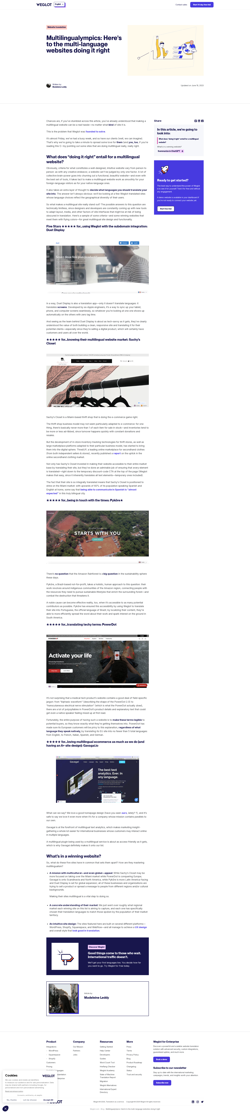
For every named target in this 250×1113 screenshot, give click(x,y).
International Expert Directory (108, 1090)
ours (124, 813)
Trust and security (134, 1074)
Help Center (105, 1051)
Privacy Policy (133, 1055)
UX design (141, 927)
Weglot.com (94, 1109)
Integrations (51, 1047)
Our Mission (78, 1047)
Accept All (48, 1100)
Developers (105, 1055)
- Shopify (50, 1058)
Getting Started (106, 1047)
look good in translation (85, 930)
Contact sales (181, 5)
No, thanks (12, 1100)
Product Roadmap (134, 1062)
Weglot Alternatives (108, 1085)
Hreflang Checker (107, 1066)
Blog (128, 1058)
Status (129, 1070)
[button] (5, 1108)
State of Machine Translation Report (108, 1075)
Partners (76, 1051)
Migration (104, 1081)
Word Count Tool (107, 1062)
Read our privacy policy (14, 1091)
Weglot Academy (107, 1070)
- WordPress (52, 1051)
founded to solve (95, 131)
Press (129, 1047)
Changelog (131, 1066)
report (117, 453)
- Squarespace (53, 1055)
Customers (50, 1062)
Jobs (75, 1055)
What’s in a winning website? (169, 147)
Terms (129, 1051)
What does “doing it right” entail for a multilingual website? (179, 140)
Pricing (49, 1066)
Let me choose (30, 1100)
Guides (103, 1058)
